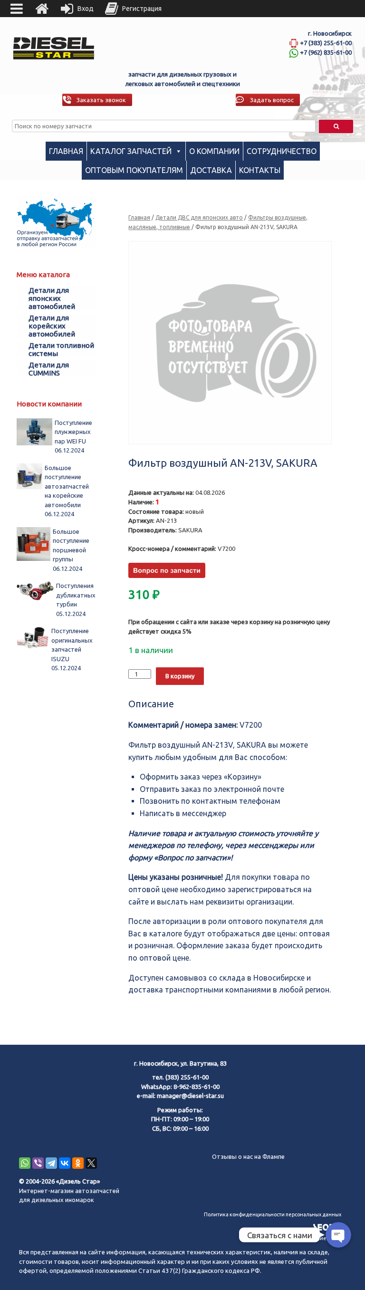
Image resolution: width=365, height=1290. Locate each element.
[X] (91, 1163)
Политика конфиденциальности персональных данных (272, 1214)
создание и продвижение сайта (301, 1238)
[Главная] (42, 8)
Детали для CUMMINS (49, 369)
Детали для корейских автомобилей (52, 326)
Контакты (259, 170)
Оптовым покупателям (134, 170)
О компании (214, 151)
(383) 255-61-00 (187, 1077)
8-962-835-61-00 (196, 1086)
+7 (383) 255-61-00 (326, 42)
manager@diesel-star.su (190, 1095)
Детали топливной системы (61, 349)
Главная (66, 151)
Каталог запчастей (131, 151)
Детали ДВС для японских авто (199, 217)
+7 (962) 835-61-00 (326, 52)
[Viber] (38, 1163)
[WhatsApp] (24, 1163)
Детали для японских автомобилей (52, 298)
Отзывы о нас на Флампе (248, 1156)
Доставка (211, 170)
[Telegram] (51, 1163)
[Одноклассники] (78, 1163)
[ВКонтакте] (64, 1163)
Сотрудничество (282, 151)
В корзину (179, 676)
